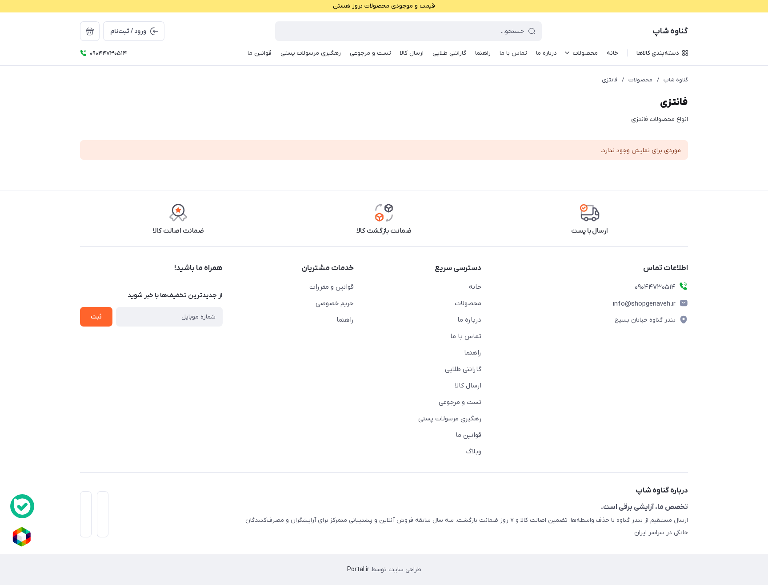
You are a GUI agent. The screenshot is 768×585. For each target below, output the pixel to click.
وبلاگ (473, 451)
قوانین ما (468, 435)
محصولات (640, 80)
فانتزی (609, 80)
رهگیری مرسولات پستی (449, 418)
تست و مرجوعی (460, 402)
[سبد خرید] (90, 31)
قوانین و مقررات (331, 286)
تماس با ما (465, 336)
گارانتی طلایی (463, 369)
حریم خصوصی (335, 303)
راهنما (472, 352)
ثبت (96, 317)
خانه (475, 286)
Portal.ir (358, 569)
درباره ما (469, 319)
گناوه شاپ (676, 80)
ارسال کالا (468, 385)
